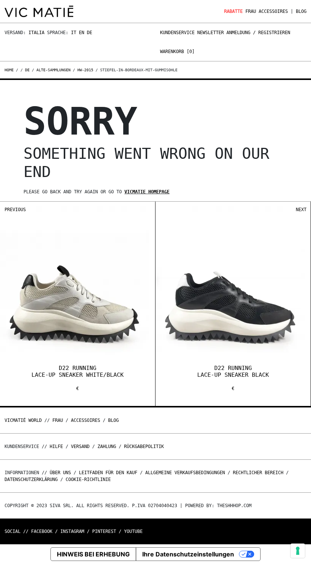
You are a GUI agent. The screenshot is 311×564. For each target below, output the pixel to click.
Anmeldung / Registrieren (258, 32)
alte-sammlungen (53, 70)
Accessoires (273, 11)
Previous (15, 209)
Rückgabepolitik (144, 446)
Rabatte (233, 11)
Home (10, 70)
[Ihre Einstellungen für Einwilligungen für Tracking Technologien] (298, 551)
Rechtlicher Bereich (258, 472)
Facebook (41, 531)
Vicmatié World (23, 420)
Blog (301, 11)
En (81, 32)
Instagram (72, 531)
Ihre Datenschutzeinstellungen (188, 554)
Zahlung (106, 446)
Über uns (62, 472)
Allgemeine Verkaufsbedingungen (185, 472)
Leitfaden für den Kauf (108, 472)
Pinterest (104, 531)
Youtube (133, 531)
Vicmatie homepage (147, 191)
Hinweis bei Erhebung (93, 554)
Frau (250, 11)
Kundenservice (177, 32)
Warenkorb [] (177, 51)
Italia (36, 32)
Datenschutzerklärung (31, 479)
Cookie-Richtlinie (88, 479)
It (73, 32)
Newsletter (210, 32)
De (89, 32)
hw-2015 (85, 70)
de (27, 70)
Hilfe (56, 446)
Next (301, 209)
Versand (80, 446)
